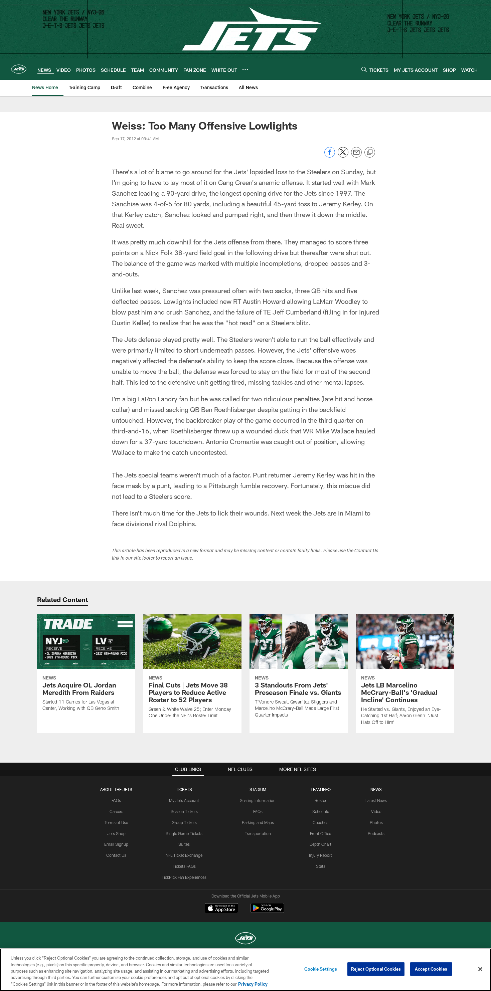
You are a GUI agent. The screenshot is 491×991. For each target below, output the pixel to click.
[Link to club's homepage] (19, 69)
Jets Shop (116, 833)
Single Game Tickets (184, 833)
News (376, 789)
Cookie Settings (320, 969)
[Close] (480, 969)
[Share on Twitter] (343, 156)
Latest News (376, 800)
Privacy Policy (253, 984)
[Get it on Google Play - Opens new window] (267, 911)
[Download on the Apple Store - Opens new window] (221, 909)
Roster (320, 800)
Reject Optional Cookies (376, 969)
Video (376, 811)
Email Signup (116, 844)
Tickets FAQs (184, 866)
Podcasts (376, 833)
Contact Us (116, 855)
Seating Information (258, 800)
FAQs (116, 800)
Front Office (320, 833)
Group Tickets (184, 822)
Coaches (320, 822)
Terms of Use (116, 822)
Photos (376, 822)
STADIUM (258, 789)
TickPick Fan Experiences (184, 877)
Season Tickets (184, 811)
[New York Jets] (245, 939)
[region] (245, 969)
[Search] (364, 69)
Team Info (321, 789)
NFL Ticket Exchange (184, 855)
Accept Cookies (431, 969)
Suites (184, 844)
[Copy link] (369, 152)
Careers (116, 811)
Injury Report (320, 855)
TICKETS (184, 789)
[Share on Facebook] (329, 156)
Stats (320, 866)
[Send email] (356, 156)
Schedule (320, 811)
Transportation (258, 833)
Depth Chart (320, 844)
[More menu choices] (245, 69)
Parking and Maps (258, 822)
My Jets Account (184, 800)
